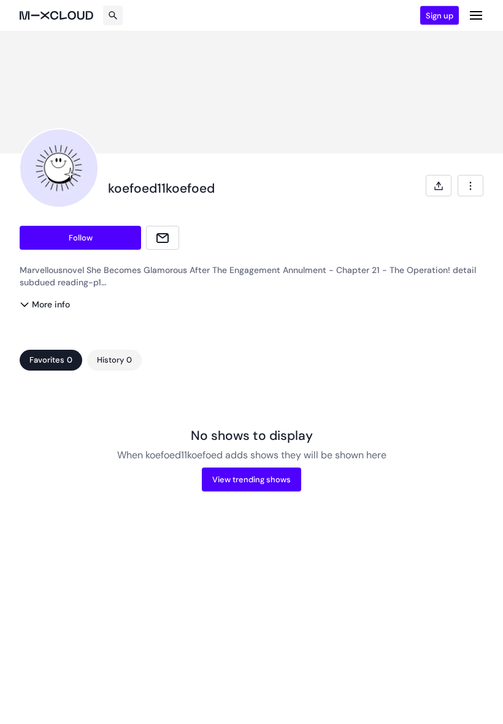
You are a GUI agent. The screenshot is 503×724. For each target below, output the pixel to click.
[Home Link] (56, 15)
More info (51, 304)
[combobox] (470, 185)
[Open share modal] (438, 185)
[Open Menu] (476, 15)
